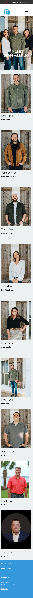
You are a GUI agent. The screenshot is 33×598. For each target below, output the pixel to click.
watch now (23, 2)
